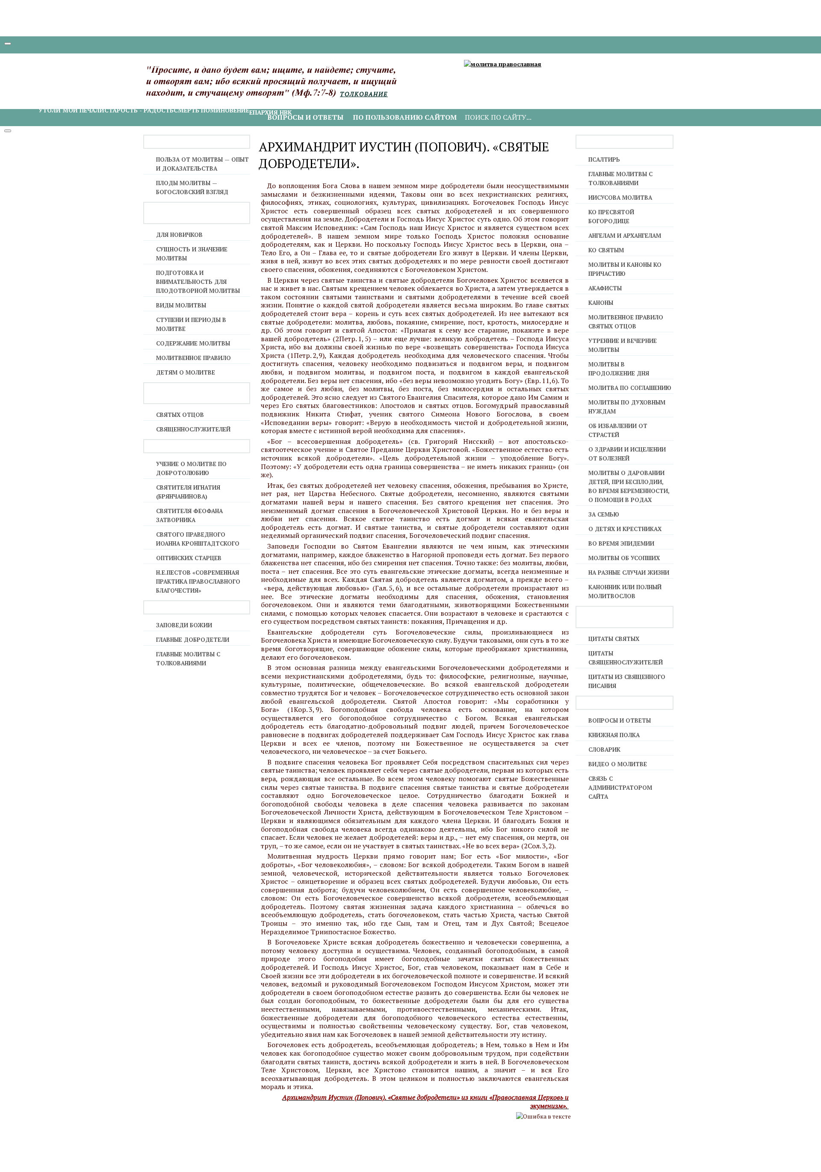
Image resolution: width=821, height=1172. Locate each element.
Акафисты (605, 288)
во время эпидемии (621, 543)
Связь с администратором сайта (620, 787)
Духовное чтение (118, 88)
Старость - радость (139, 110)
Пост (257, 88)
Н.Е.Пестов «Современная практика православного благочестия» (198, 581)
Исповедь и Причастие (179, 66)
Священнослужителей (193, 429)
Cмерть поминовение (211, 110)
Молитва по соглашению (629, 388)
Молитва (164, 88)
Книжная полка (614, 735)
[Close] (7, 131)
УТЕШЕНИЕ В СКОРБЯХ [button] (56, 101)
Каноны (600, 303)
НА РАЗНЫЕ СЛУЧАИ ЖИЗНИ (628, 572)
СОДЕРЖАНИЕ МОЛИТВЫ (193, 343)
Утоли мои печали (71, 110)
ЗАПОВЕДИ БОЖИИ (184, 625)
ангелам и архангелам (624, 235)
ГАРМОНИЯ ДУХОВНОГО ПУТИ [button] (68, 79)
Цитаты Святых (613, 639)
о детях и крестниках (625, 529)
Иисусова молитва (214, 88)
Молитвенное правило (193, 358)
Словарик (604, 749)
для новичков (179, 235)
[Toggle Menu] (7, 43)
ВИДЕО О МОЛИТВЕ (617, 764)
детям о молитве (185, 372)
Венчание (445, 66)
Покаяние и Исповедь (257, 66)
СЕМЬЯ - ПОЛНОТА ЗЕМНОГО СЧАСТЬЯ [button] (587, 79)
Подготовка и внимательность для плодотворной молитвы (198, 282)
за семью (603, 514)
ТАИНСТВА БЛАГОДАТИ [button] (58, 57)
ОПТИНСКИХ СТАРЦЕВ (188, 558)
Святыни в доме (472, 88)
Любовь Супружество (582, 88)
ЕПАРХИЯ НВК (270, 112)
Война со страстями (406, 88)
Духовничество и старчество (318, 88)
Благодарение (63, 88)
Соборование (405, 66)
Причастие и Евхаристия (338, 66)
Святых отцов (180, 415)
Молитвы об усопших (624, 558)
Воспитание (641, 88)
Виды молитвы (181, 305)
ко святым (606, 250)
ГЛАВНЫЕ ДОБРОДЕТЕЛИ (192, 640)
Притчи (514, 88)
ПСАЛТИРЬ (604, 159)
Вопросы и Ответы (619, 720)
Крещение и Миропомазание (88, 66)
